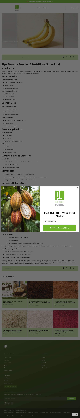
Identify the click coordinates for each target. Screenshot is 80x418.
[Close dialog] (77, 188)
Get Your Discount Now (59, 228)
